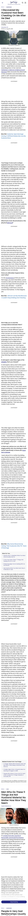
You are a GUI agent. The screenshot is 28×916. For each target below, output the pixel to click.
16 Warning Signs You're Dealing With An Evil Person (14, 564)
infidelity (4, 362)
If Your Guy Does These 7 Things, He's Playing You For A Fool (14, 560)
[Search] (22, 2)
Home (2, 7)
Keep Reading (14, 902)
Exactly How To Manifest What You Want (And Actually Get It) (14, 556)
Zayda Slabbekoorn (6, 806)
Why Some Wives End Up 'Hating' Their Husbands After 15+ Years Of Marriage (14, 546)
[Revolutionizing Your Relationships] (14, 2)
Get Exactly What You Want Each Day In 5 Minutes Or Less (14, 568)
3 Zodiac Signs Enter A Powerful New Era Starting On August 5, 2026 (14, 770)
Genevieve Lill (4, 27)
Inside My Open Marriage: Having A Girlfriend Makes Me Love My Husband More (13, 136)
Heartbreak (8, 7)
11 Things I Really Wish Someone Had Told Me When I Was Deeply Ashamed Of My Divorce (14, 765)
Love (7, 789)
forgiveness (10, 278)
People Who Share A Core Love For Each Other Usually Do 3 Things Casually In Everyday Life (14, 775)
